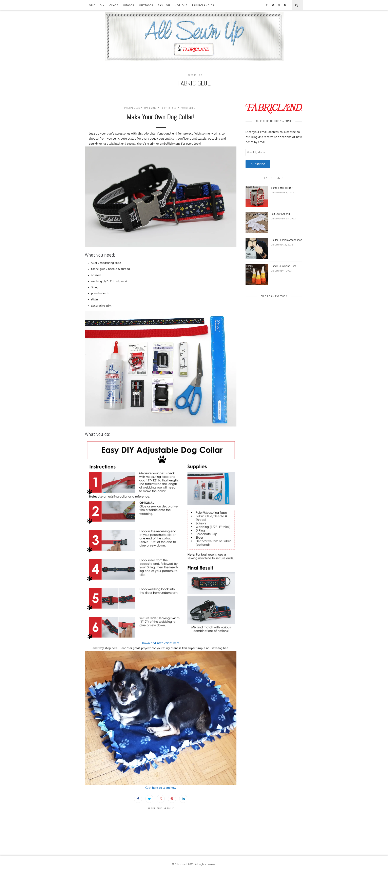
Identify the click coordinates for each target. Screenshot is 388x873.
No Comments (188, 108)
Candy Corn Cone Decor (284, 266)
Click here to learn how (160, 788)
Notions (181, 5)
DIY (102, 5)
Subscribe (258, 164)
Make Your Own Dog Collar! (160, 117)
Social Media (133, 108)
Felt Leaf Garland (280, 214)
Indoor (128, 5)
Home (91, 5)
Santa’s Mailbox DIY (282, 188)
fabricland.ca (203, 5)
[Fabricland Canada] (194, 36)
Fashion (164, 5)
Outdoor (146, 5)
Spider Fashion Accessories (286, 240)
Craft (113, 5)
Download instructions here (160, 643)
